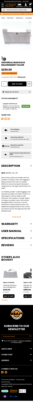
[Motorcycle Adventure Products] (10, 5)
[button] (29, 83)
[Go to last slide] (2, 35)
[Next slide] (30, 35)
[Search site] (4, 10)
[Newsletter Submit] (29, 336)
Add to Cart (17, 84)
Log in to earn (9, 73)
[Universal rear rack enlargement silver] (2, 372)
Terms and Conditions (8, 379)
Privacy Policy (18, 342)
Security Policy (5, 382)
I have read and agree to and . (17, 341)
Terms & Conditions (25, 341)
